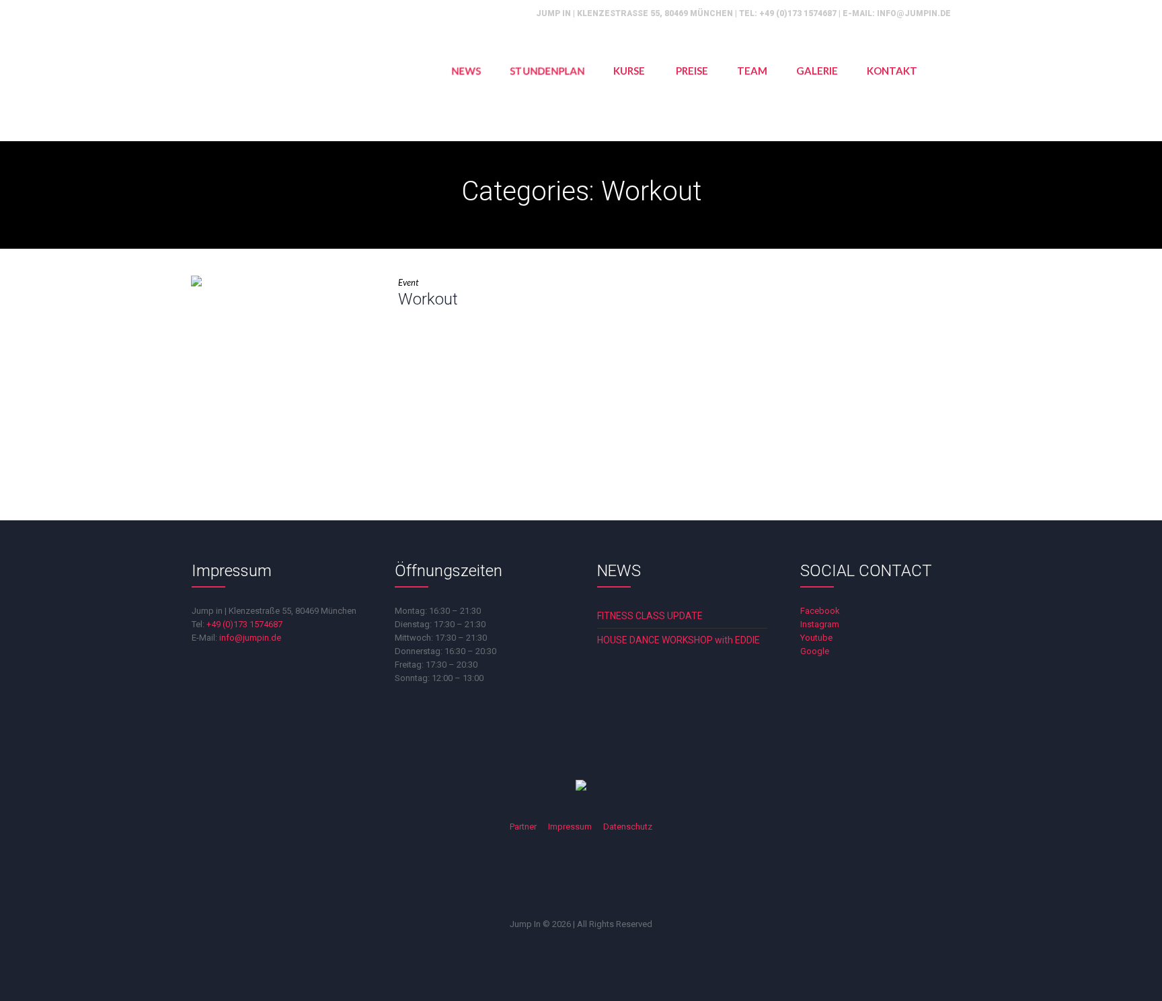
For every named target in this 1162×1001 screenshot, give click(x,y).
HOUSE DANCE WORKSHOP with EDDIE (678, 640)
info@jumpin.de (914, 13)
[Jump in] (581, 786)
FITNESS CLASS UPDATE (650, 615)
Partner (523, 826)
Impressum (570, 826)
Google (814, 651)
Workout (428, 299)
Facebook (820, 611)
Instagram (819, 624)
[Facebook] (527, 878)
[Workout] (284, 369)
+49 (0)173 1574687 (798, 13)
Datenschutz (627, 826)
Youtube (816, 638)
